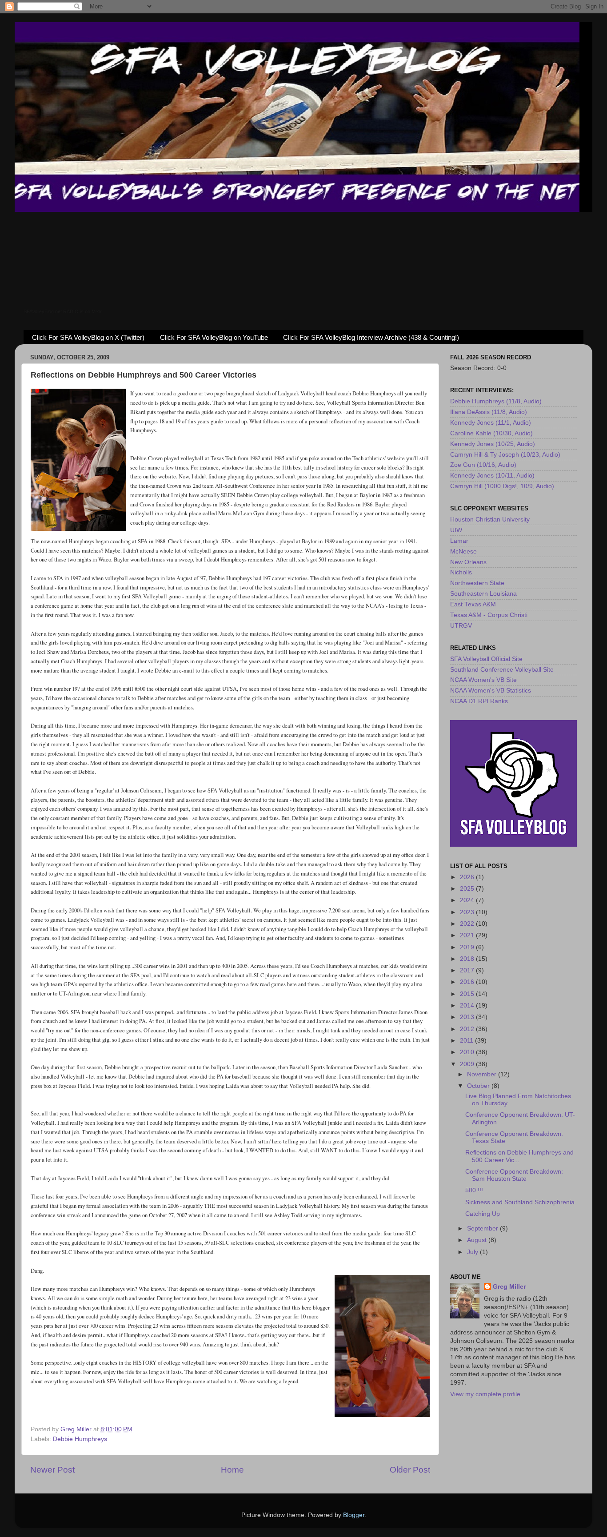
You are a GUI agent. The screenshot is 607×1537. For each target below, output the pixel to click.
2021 (468, 935)
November (482, 1074)
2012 (468, 1029)
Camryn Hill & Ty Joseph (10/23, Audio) (505, 454)
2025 (468, 888)
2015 (468, 994)
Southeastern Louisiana (483, 593)
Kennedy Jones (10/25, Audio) (492, 444)
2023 (468, 912)
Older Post (410, 1469)
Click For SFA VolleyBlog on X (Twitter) (88, 337)
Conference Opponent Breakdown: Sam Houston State (514, 1175)
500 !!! (474, 1190)
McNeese (463, 551)
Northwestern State (477, 583)
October (479, 1086)
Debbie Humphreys (80, 1439)
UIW (456, 530)
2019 (468, 947)
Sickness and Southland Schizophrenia (520, 1202)
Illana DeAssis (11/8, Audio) (488, 412)
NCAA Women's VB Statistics (490, 690)
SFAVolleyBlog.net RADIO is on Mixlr (63, 311)
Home (232, 1469)
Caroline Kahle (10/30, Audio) (491, 433)
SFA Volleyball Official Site (486, 659)
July (473, 1252)
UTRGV (461, 625)
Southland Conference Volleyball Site (502, 669)
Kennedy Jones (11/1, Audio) (490, 422)
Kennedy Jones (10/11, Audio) (492, 475)
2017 (468, 970)
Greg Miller (509, 1286)
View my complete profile (485, 1394)
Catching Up (482, 1213)
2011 (467, 1040)
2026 (468, 877)
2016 (468, 982)
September (483, 1228)
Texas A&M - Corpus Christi (488, 615)
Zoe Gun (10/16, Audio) (483, 465)
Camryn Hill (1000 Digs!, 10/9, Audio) (502, 486)
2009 (468, 1064)
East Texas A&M (473, 604)
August (477, 1240)
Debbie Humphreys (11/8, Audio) (496, 401)
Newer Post (52, 1469)
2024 (468, 900)
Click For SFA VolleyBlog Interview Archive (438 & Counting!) (371, 337)
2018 (468, 959)
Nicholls (461, 572)
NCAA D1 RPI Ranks (479, 701)
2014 (468, 1005)
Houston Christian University (490, 519)
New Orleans (468, 562)
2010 (468, 1052)
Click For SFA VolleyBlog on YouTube (214, 337)
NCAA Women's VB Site (483, 680)
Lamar (459, 541)
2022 (468, 923)
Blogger (353, 1515)
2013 (468, 1017)
